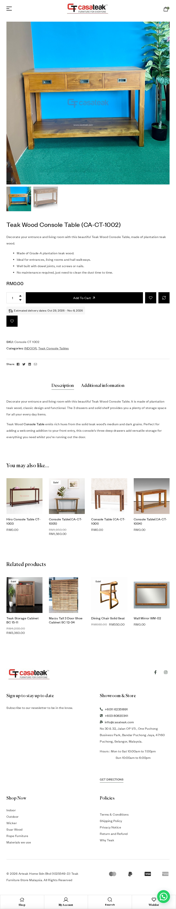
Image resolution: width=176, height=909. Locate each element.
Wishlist (154, 905)
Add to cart (82, 298)
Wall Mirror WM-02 (147, 618)
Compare (164, 297)
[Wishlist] (154, 899)
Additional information (102, 385)
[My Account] (66, 899)
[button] (159, 32)
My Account (66, 905)
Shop (22, 905)
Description (63, 385)
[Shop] (22, 899)
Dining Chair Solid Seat (108, 618)
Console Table (34, 424)
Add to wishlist (150, 297)
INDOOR (30, 348)
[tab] (63, 385)
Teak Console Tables (53, 348)
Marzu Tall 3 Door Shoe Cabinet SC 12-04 (66, 620)
